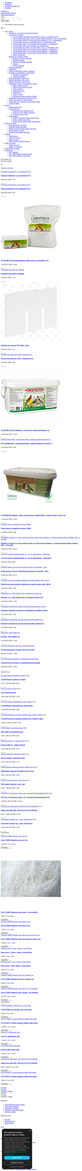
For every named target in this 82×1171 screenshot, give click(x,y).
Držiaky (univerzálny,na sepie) (22, 87)
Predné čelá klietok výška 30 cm (19, 78)
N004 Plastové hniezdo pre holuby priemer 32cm (17, 771)
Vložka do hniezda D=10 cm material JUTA (15, 189)
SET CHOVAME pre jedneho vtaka (20, 154)
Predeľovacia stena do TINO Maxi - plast (15, 345)
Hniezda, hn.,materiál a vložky (18, 56)
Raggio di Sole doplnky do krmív (19, 132)
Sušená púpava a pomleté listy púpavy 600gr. (16, 528)
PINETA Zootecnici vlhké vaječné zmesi (26, 118)
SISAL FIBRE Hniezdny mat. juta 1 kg (14, 840)
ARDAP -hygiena (14, 138)
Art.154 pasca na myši (8, 692)
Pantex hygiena (13, 139)
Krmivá (7, 105)
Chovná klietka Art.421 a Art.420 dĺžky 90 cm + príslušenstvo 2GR (34, 42)
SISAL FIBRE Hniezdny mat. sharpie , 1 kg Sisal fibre (19, 912)
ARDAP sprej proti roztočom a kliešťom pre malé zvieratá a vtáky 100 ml (26, 584)
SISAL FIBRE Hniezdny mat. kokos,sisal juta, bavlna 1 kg (20, 939)
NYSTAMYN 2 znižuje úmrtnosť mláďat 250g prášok (19, 1023)
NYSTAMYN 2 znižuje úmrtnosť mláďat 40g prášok (19, 1076)
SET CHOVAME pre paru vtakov (19, 156)
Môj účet (7, 1119)
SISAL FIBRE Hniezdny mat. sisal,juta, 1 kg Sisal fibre (19, 992)
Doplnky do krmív (10, 123)
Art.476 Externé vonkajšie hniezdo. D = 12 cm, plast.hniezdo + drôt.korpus (26, 558)
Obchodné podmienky (12, 1106)
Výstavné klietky (14, 103)
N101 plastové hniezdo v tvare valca (13, 784)
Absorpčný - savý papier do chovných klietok (23, 33)
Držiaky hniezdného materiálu (22, 62)
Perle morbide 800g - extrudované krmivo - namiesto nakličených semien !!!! (26, 443)
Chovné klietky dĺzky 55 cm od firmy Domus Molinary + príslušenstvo (35, 49)
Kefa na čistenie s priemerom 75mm (13, 758)
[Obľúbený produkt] (3, 183)
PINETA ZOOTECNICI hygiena (19, 141)
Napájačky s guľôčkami (20, 74)
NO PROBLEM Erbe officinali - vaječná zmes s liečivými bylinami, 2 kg (25, 430)
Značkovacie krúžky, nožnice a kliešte (25, 96)
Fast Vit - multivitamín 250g (10, 1036)
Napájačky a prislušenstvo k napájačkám (21, 73)
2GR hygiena (13, 136)
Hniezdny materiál (18, 60)
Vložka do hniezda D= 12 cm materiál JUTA (16, 175)
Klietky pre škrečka (19, 55)
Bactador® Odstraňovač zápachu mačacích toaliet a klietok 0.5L (22, 623)
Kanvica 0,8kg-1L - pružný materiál (13, 745)
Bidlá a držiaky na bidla (20, 85)
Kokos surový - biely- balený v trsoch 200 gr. (16, 966)
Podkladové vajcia (18, 91)
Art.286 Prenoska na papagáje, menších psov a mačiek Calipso (22, 719)
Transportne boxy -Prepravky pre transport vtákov (24, 102)
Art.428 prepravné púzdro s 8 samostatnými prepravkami (20, 663)
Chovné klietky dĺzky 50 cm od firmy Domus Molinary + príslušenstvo (35, 51)
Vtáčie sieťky (17, 93)
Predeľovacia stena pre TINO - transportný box (17, 358)
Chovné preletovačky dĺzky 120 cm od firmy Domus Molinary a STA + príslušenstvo (40, 38)
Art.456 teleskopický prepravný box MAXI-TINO (18, 650)
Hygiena (7, 134)
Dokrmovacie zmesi (15, 107)
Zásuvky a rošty (18, 94)
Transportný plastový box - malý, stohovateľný (17, 823)
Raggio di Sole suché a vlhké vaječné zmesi (26, 121)
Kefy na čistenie (18, 89)
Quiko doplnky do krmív (16, 130)
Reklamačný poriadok (12, 1108)
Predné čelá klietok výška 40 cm (19, 80)
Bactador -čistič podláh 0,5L (10, 636)
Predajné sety (9, 150)
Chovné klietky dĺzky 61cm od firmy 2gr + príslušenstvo (30, 46)
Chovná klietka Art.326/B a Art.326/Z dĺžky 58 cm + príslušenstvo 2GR (35, 47)
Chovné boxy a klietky (16, 35)
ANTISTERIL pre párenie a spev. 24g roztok (16, 1009)
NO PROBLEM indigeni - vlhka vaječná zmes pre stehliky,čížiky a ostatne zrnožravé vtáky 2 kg (33, 515)
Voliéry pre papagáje (15, 147)
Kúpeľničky (12, 69)
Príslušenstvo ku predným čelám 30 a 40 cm (23, 98)
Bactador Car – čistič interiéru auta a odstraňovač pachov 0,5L (22, 597)
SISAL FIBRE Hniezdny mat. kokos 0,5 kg (15, 925)
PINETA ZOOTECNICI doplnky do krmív (22, 129)
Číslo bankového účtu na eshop (15, 1104)
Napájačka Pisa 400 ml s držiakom (12, 273)
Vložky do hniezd (18, 65)
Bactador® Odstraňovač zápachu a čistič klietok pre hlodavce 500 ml (24, 610)
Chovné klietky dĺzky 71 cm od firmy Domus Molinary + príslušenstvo (35, 44)
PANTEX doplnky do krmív (18, 127)
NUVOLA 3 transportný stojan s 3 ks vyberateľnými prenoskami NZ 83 (25, 797)
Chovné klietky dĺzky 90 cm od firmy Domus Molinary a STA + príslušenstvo (37, 40)
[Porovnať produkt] (5, 183)
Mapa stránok (9, 1123)
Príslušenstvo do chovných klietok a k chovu (23, 84)
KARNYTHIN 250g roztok (10, 1050)
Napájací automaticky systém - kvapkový (22, 71)
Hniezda (15, 64)
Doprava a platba (10, 1112)
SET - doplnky (13, 152)
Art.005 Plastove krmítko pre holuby (13, 679)
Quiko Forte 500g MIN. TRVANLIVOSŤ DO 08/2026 (19, 810)
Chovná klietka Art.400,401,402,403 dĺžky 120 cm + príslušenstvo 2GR (35, 37)
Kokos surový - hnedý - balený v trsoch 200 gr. (16, 952)
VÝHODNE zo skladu (12, 148)
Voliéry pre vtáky (10, 143)
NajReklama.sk (20, 1169)
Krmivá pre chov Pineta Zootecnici (24, 112)
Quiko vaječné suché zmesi (21, 120)
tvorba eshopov (31, 1169)
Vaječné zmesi (13, 116)
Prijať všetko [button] (17, 1158)
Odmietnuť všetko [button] (17, 1163)
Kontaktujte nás (10, 1121)
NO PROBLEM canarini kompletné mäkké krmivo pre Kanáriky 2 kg (24, 260)
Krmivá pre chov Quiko (20, 114)
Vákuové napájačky (19, 76)
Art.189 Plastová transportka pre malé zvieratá (17, 705)
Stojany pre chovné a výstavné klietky (21, 100)
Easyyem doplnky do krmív (17, 125)
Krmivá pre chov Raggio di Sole (23, 111)
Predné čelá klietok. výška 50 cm (19, 82)
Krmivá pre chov (14, 109)
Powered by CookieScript (17, 1167)
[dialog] (17, 1149)
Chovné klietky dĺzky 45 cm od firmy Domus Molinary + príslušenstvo (35, 53)
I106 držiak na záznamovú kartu (12, 732)
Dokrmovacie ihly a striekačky (22, 58)
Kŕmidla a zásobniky (15, 67)
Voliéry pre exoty (14, 145)
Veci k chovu (9, 31)
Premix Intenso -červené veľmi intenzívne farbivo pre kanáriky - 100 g (24, 571)
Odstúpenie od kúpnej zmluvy (14, 1110)
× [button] (29, 1131)
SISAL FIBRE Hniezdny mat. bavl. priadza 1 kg (17, 979)
